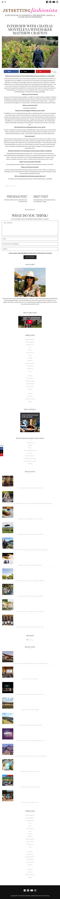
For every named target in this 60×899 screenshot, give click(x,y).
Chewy (30, 350)
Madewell (30, 360)
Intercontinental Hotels (30, 450)
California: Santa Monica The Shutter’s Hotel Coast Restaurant (30, 756)
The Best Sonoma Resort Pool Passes (30, 771)
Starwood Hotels (30, 455)
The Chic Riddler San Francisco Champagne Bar (30, 488)
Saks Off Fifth (30, 383)
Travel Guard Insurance (30, 458)
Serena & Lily (30, 386)
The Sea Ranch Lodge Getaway (30, 678)
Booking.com (30, 442)
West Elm (30, 396)
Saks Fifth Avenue (30, 381)
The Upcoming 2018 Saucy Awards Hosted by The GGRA (30, 694)
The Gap (30, 358)
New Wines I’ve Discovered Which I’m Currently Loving (30, 627)
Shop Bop (30, 393)
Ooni (30, 371)
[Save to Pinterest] (1, 454)
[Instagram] (56, 2)
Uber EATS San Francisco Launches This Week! (30, 565)
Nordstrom (30, 368)
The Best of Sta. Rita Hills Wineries (30, 709)
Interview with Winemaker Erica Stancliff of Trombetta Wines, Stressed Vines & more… (30, 503)
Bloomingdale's (30, 342)
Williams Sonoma (30, 399)
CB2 (30, 347)
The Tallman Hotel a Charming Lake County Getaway (30, 611)
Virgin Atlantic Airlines (30, 461)
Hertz (30, 448)
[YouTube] (53, 2)
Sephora (30, 389)
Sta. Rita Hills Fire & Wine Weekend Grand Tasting (30, 596)
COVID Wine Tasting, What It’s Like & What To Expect (30, 534)
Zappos (30, 401)
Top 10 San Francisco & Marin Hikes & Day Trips (30, 725)
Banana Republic (30, 339)
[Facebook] (46, 2)
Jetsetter (30, 453)
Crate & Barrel (30, 352)
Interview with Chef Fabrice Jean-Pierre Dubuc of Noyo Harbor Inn (30, 549)
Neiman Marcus (30, 363)
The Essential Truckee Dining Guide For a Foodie (30, 518)
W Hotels (30, 463)
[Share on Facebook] (1, 448)
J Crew (30, 355)
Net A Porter (30, 366)
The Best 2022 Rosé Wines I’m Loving (30, 802)
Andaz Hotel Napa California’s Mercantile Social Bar (30, 740)
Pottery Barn (30, 378)
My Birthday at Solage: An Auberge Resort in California (30, 580)
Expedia (30, 445)
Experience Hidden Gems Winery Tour (30, 787)
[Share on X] (1, 451)
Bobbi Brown (30, 344)
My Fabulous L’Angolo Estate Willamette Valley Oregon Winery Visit (30, 663)
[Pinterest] (49, 2)
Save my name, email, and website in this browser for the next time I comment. (30, 253)
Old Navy (30, 375)
